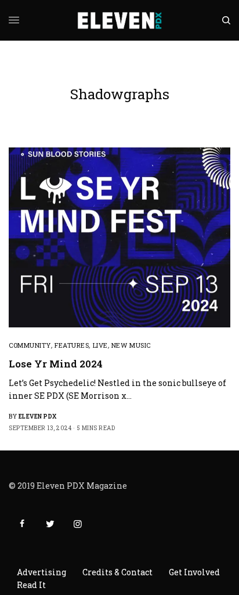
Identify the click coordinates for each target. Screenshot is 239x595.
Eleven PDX (38, 416)
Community (30, 345)
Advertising (41, 572)
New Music (131, 345)
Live (100, 345)
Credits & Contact (117, 572)
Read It (31, 584)
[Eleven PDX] (119, 20)
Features (72, 345)
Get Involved (194, 572)
